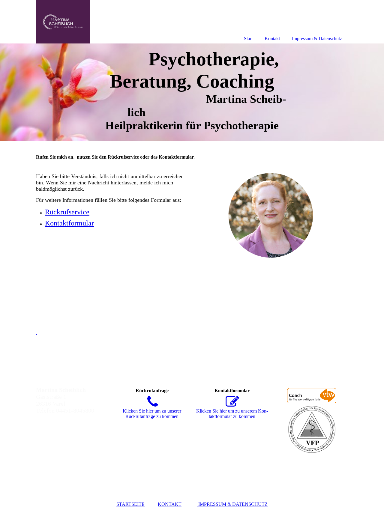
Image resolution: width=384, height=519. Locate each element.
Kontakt (272, 38)
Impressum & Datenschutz (317, 38)
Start (248, 38)
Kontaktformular (69, 223)
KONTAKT (170, 504)
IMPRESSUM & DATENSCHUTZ (232, 504)
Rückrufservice (67, 212)
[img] (192, 92)
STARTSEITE (130, 504)
